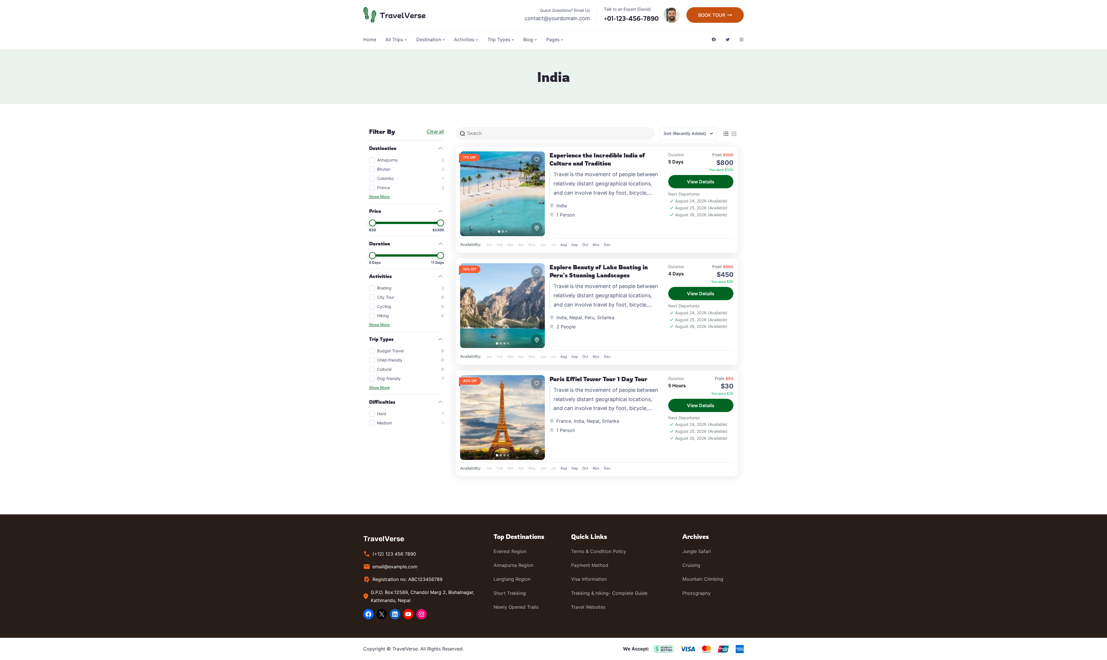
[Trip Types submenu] (512, 39)
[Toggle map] (537, 228)
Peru (589, 317)
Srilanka (605, 317)
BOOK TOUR (711, 15)
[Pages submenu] (562, 39)
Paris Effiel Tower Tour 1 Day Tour (598, 379)
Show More (379, 196)
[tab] (499, 231)
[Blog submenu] (535, 39)
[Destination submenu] (443, 39)
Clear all (435, 131)
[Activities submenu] (476, 39)
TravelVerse (383, 539)
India (561, 205)
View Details (700, 182)
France (563, 421)
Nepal (575, 317)
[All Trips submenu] (405, 39)
